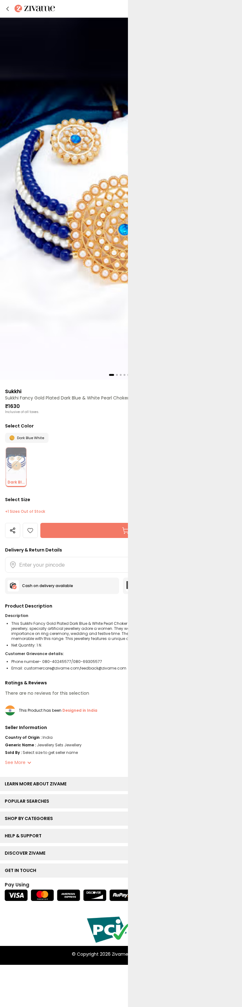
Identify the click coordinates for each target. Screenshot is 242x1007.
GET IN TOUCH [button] (22, 870)
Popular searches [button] (28, 801)
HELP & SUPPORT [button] (24, 836)
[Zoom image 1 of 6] (121, 198)
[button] (7, 9)
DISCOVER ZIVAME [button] (26, 853)
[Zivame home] (34, 9)
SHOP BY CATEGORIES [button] (30, 818)
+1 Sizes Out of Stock (25, 511)
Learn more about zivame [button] (37, 784)
